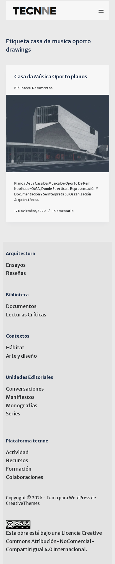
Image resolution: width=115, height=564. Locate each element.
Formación (19, 469)
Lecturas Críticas (26, 314)
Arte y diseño (21, 356)
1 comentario (63, 211)
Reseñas (16, 273)
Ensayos (16, 265)
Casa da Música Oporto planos (50, 76)
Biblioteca (22, 88)
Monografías (21, 405)
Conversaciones (25, 389)
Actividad (17, 452)
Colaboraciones (24, 477)
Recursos (17, 460)
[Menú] (101, 10)
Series (13, 413)
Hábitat (15, 347)
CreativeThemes (23, 503)
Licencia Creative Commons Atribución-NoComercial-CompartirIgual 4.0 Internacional (54, 541)
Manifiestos (20, 397)
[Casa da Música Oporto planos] (57, 133)
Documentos (42, 88)
